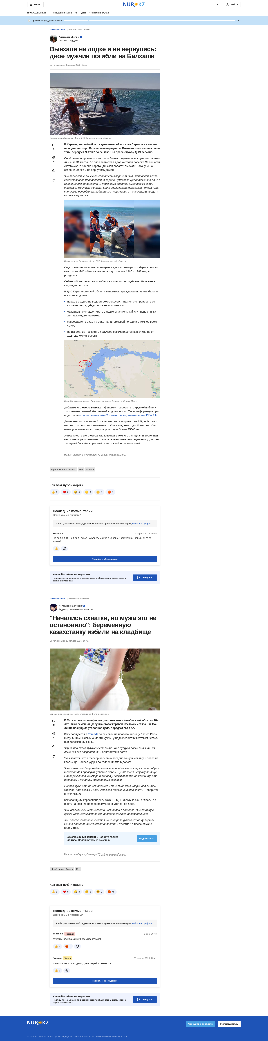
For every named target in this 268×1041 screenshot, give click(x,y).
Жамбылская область (62, 869)
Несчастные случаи (99, 12)
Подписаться (146, 838)
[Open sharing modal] (54, 170)
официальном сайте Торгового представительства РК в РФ (118, 415)
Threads (93, 734)
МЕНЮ (37, 4)
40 (113, 892)
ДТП (83, 12)
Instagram (147, 577)
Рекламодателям (229, 1024)
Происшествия (36, 12)
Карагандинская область (63, 469)
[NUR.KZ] (134, 4)
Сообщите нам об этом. (112, 454)
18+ (81, 469)
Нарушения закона (62, 12)
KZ (218, 4)
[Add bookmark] (53, 181)
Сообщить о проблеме (200, 1024)
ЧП (76, 12)
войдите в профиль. (142, 523)
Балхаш (90, 469)
